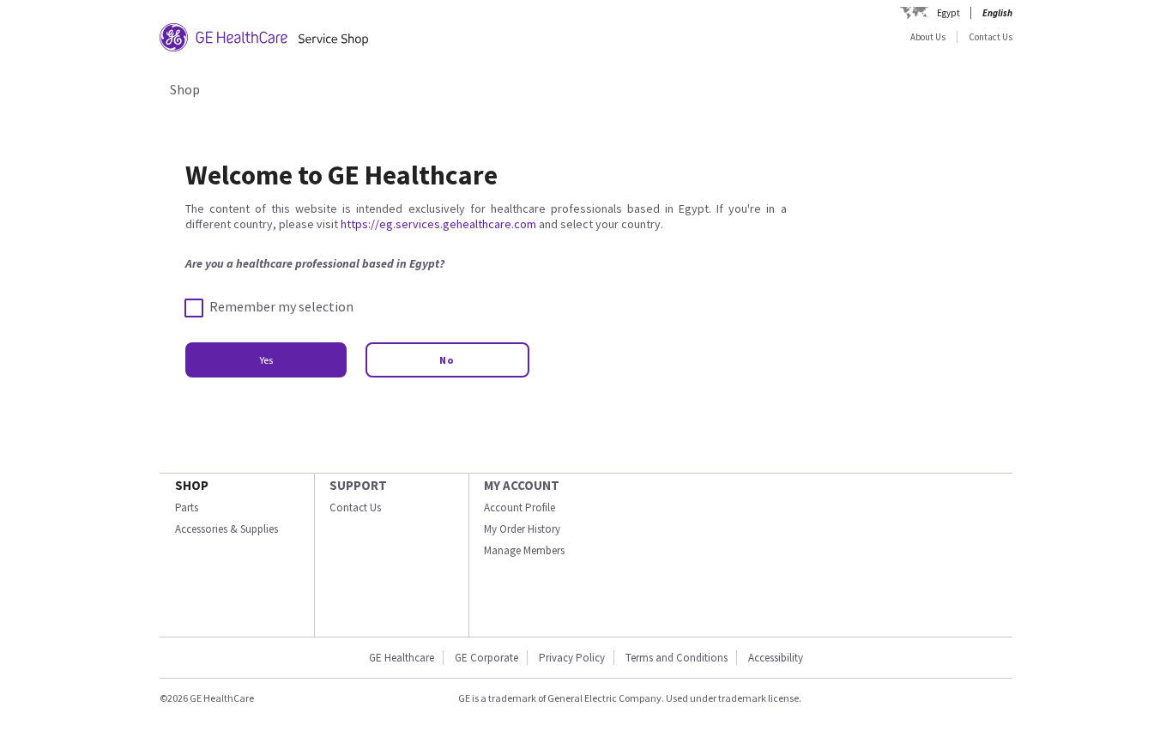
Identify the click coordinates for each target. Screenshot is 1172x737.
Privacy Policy (572, 657)
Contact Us (990, 37)
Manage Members (524, 550)
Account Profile (519, 507)
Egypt (948, 13)
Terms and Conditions (676, 657)
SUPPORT (358, 485)
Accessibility (775, 657)
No (447, 359)
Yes (266, 359)
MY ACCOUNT (521, 485)
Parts (186, 507)
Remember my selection (281, 307)
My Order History (522, 529)
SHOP (191, 485)
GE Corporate (486, 657)
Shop (185, 89)
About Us (927, 37)
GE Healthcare (401, 657)
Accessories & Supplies (226, 529)
